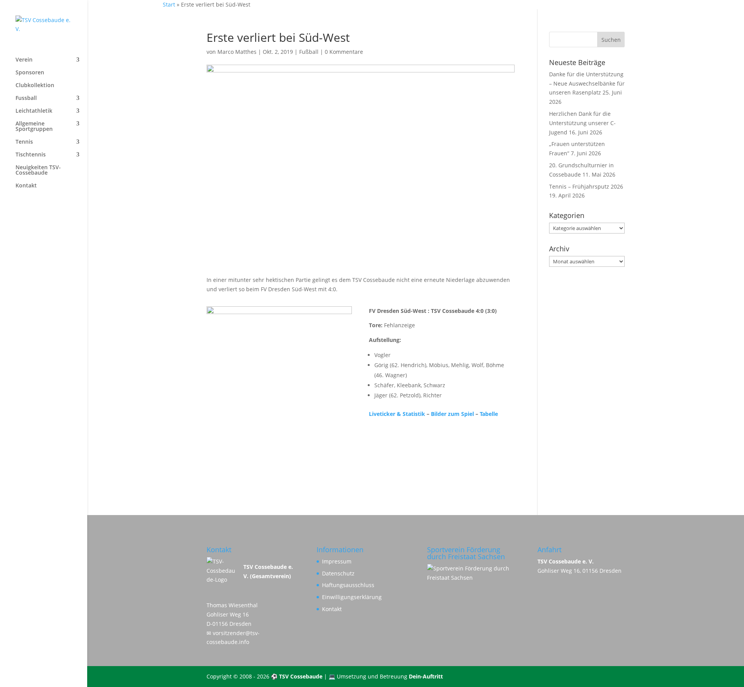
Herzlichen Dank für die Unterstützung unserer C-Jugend (582, 123)
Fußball (309, 51)
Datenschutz (338, 573)
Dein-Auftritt (426, 676)
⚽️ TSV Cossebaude (296, 676)
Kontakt (26, 186)
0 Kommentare (344, 51)
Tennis (24, 142)
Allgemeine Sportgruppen (34, 126)
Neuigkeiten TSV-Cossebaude (38, 170)
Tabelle (489, 413)
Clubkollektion (35, 85)
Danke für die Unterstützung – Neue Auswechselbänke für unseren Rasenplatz (587, 83)
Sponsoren (30, 73)
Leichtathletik (34, 111)
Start (169, 4)
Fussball (26, 98)
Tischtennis (31, 155)
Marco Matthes (237, 51)
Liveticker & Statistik (397, 413)
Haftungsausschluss (348, 585)
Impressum (336, 561)
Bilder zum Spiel (452, 413)
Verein (24, 60)
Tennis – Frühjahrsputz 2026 (586, 186)
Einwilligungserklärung (352, 597)
